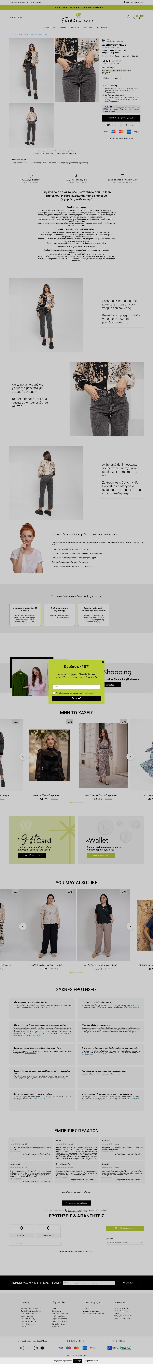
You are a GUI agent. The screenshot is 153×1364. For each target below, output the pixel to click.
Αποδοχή (77, 1361)
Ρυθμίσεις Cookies (91, 1361)
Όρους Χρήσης (87, 693)
